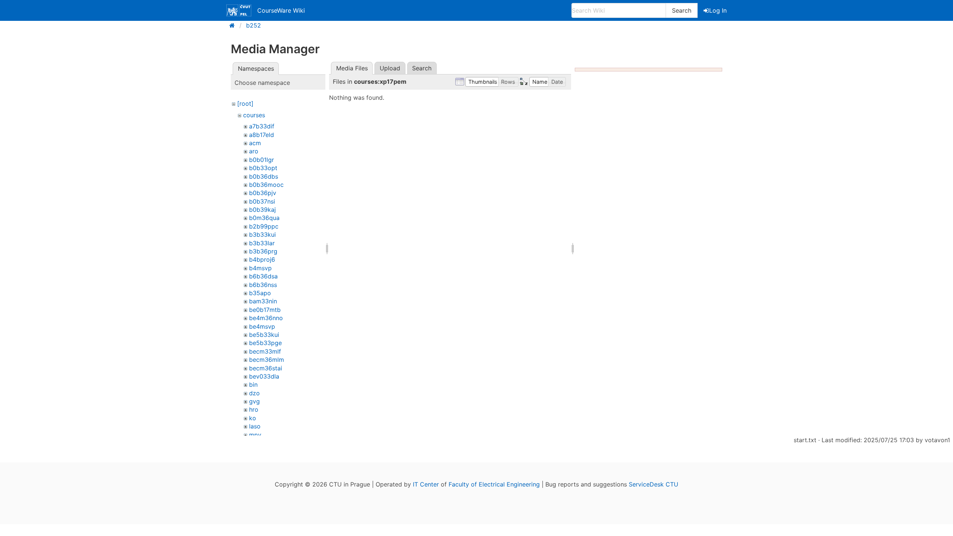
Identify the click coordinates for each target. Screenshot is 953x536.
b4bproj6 (262, 259)
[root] (245, 103)
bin (253, 384)
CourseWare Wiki (281, 10)
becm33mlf (265, 351)
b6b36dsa (263, 276)
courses (254, 115)
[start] (234, 25)
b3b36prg (263, 251)
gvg (254, 401)
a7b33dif (261, 126)
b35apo (260, 293)
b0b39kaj (262, 209)
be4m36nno (266, 318)
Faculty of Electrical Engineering (494, 484)
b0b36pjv (262, 193)
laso (255, 426)
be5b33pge (265, 343)
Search (681, 10)
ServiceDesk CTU (653, 484)
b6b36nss (263, 284)
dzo (254, 393)
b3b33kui (262, 234)
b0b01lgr (261, 159)
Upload (390, 68)
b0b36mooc (266, 184)
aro (253, 151)
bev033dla (264, 376)
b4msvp (260, 268)
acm (255, 143)
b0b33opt (263, 168)
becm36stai (265, 368)
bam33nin (263, 301)
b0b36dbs (263, 176)
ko (252, 418)
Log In (718, 10)
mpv (255, 434)
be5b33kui (264, 334)
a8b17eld (261, 134)
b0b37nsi (262, 201)
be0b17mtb (265, 309)
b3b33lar (262, 243)
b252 (253, 25)
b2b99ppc (263, 226)
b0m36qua (264, 217)
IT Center (426, 484)
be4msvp (262, 326)
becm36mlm (266, 359)
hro (253, 409)
